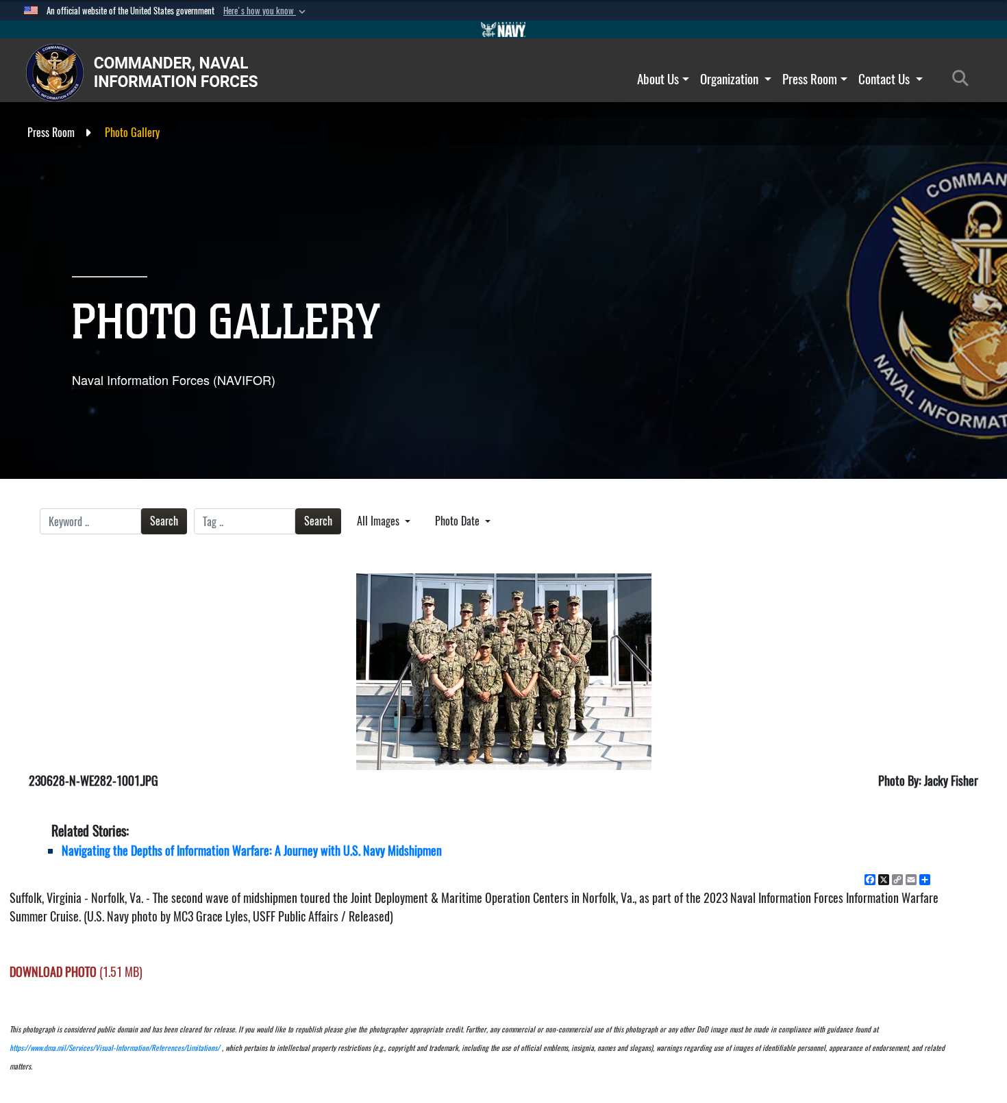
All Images (379, 521)
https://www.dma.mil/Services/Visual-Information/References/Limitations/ (115, 1048)
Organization (730, 79)
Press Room (809, 79)
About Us (658, 79)
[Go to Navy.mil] (503, 29)
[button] (265, 11)
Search (164, 521)
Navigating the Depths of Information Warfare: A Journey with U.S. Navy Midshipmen (252, 850)
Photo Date (458, 521)
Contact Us (885, 79)
